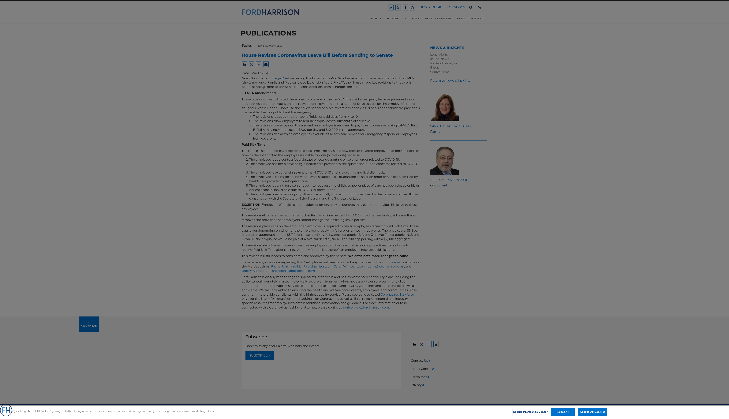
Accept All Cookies (592, 411)
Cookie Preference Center (530, 411)
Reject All (562, 411)
